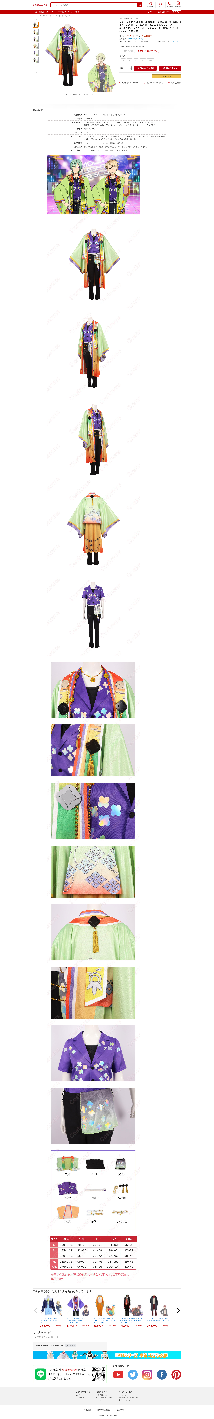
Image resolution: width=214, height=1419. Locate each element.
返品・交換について (126, 1400)
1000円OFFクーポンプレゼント (70, 12)
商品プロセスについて (104, 1398)
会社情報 (120, 1410)
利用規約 (87, 1410)
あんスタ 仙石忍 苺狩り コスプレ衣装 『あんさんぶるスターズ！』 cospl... (104, 1320)
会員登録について (102, 1395)
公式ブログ (114, 1415)
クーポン (99, 1400)
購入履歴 (178, 4)
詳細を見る (176, 42)
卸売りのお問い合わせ (167, 76)
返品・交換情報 (174, 83)
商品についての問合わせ (153, 83)
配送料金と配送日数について (129, 1398)
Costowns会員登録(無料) (160, 12)
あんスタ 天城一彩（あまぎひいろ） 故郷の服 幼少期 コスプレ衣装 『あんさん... (77, 1320)
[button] (36, 19)
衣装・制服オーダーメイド (44, 12)
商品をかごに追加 (145, 68)
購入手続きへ (170, 68)
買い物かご (150, 4)
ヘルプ (77, 1395)
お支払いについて (125, 1395)
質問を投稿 (70, 1346)
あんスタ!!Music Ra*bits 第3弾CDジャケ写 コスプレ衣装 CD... (51, 1320)
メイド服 (89, 12)
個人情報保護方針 (104, 1410)
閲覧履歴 (170, 4)
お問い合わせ (79, 1398)
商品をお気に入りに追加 (128, 83)
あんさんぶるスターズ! (63, 16)
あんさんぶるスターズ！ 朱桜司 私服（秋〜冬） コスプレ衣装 (158, 1320)
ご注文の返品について (135, 39)
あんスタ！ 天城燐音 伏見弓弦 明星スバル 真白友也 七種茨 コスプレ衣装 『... (131, 1320)
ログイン (176, 12)
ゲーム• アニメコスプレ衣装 (42, 16)
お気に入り (160, 4)
